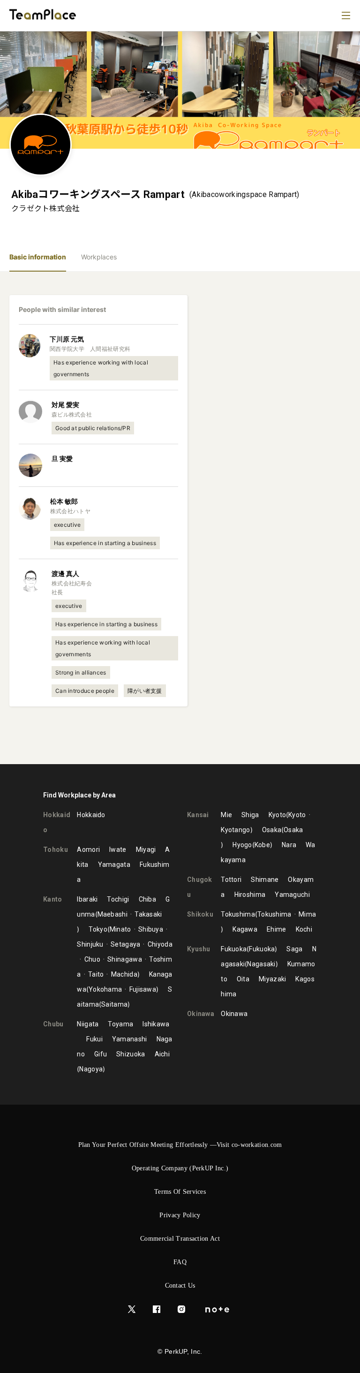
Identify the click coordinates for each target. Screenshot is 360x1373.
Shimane (264, 879)
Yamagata (114, 864)
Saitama (114, 1004)
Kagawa (244, 929)
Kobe (262, 845)
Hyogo (242, 845)
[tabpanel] (180, 518)
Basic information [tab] (37, 257)
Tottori (231, 879)
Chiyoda (160, 944)
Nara (289, 845)
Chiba (148, 899)
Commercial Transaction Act (180, 1238)
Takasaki (148, 914)
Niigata (87, 1024)
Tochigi (118, 899)
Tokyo (98, 929)
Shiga (250, 815)
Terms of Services (180, 1191)
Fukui (94, 1039)
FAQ (180, 1262)
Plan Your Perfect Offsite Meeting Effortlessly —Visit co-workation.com (180, 1144)
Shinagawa (124, 959)
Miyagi (146, 849)
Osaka (272, 830)
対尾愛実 (65, 405)
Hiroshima (250, 894)
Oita (243, 979)
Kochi (304, 929)
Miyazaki (272, 979)
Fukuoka (234, 949)
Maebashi (113, 914)
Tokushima (238, 914)
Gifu (100, 1054)
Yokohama (105, 989)
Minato (120, 929)
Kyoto (277, 815)
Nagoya (91, 1069)
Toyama (120, 1024)
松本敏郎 (64, 501)
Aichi (162, 1054)
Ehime (276, 929)
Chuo (92, 959)
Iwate (118, 849)
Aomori (88, 849)
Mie (226, 815)
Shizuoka (130, 1054)
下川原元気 (67, 339)
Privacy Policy (179, 1215)
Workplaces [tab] (99, 257)
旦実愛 (62, 459)
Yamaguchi (292, 894)
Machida (124, 974)
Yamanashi (129, 1039)
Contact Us (180, 1285)
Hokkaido (91, 815)
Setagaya (125, 944)
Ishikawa (155, 1024)
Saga (294, 949)
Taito (96, 974)
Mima (307, 914)
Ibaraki (87, 899)
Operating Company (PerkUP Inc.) (180, 1168)
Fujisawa (142, 989)
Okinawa (234, 1013)
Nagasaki (261, 964)
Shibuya (150, 929)
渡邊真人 (65, 573)
